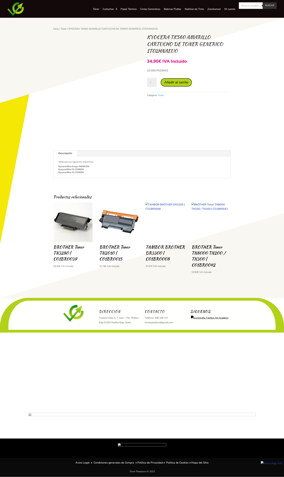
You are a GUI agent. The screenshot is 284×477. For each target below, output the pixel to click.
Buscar (269, 5)
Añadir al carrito (176, 82)
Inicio (56, 28)
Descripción (65, 153)
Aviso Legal (82, 462)
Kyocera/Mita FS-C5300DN (71, 169)
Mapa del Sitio (200, 462)
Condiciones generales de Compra (114, 462)
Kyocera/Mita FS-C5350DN (71, 172)
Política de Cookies (177, 462)
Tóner (64, 28)
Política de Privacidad (150, 462)
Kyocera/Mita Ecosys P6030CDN (73, 166)
